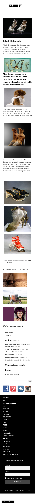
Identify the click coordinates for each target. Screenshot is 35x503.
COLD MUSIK (7, 417)
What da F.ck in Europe (10, 454)
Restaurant (6, 446)
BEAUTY (6, 409)
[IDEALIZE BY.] (17, 9)
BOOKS (5, 411)
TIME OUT (6, 452)
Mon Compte (9, 332)
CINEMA (6, 414)
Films (4, 422)
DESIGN (6, 419)
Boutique (8, 335)
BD (4, 406)
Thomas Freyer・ (10, 354)
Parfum (5, 438)
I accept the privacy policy (15, 478)
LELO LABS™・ (10, 352)
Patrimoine (6, 441)
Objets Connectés (8, 436)
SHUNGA (6, 449)
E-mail (7, 471)
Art (4, 401)
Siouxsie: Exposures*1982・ (13, 360)
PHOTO (5, 444)
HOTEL (5, 427)
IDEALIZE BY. (14, 490)
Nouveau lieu (7, 433)
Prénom (7, 465)
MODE (5, 430)
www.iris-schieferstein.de (11, 176)
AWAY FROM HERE (9, 403)
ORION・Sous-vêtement (12, 349)
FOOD (5, 425)
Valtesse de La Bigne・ (12, 357)
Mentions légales (25, 490)
